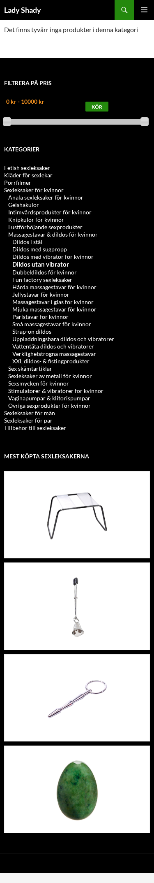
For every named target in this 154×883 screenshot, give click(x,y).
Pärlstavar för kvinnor (40, 316)
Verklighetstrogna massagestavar (54, 353)
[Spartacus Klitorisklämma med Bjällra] (77, 606)
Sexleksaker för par (28, 420)
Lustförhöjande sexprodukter (45, 226)
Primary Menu (144, 10)
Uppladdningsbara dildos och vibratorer (63, 338)
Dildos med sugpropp (39, 249)
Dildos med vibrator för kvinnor (53, 256)
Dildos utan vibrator (40, 264)
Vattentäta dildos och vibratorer (53, 346)
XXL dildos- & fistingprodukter (51, 361)
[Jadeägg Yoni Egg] (77, 789)
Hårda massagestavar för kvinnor (54, 286)
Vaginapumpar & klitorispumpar (49, 398)
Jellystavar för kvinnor (40, 294)
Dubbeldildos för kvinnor (44, 272)
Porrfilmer (17, 182)
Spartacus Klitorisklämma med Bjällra (77, 569)
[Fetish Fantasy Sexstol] (77, 514)
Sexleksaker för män (29, 412)
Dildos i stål (27, 241)
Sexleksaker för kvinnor (34, 189)
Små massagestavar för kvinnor (51, 324)
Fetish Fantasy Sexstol (77, 477)
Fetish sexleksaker (27, 167)
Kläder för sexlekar (28, 175)
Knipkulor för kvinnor (36, 219)
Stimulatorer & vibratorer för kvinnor (55, 390)
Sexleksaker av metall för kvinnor (50, 375)
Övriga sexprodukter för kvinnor (49, 405)
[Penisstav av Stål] (77, 698)
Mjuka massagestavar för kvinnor (54, 309)
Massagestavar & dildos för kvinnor (53, 234)
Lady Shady (22, 9)
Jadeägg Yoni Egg (77, 752)
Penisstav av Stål (77, 660)
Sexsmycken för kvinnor (38, 383)
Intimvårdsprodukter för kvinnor (50, 212)
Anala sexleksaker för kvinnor (45, 197)
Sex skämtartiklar (30, 368)
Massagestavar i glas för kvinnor (53, 301)
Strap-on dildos (31, 331)
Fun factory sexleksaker (42, 279)
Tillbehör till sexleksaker (35, 427)
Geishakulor (23, 204)
